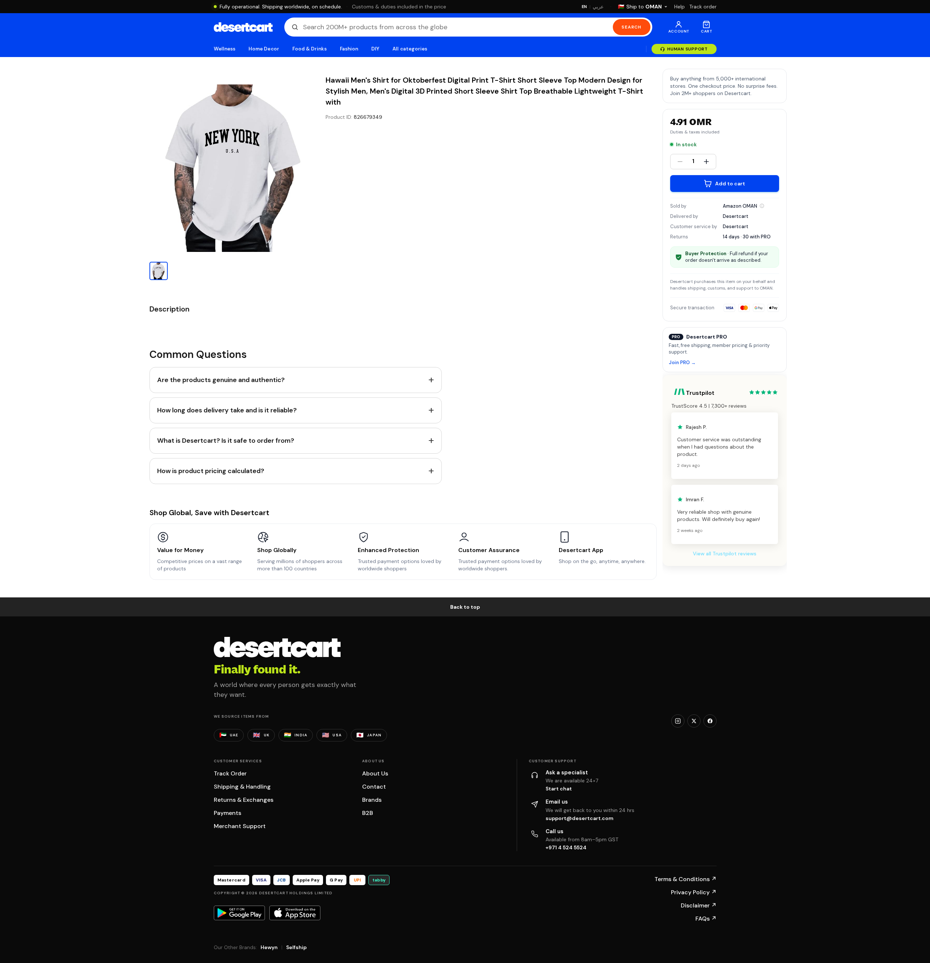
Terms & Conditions (685, 879)
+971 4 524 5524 (566, 847)
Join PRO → (682, 363)
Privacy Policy (694, 892)
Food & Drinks (309, 49)
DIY (375, 49)
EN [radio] (584, 6)
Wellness (225, 49)
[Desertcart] (243, 27)
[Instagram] (677, 721)
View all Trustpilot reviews (724, 553)
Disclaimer (699, 905)
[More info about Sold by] (762, 206)
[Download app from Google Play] (239, 913)
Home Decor (263, 49)
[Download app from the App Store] (294, 913)
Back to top (465, 607)
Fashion (349, 49)
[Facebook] (710, 721)
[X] (694, 721)
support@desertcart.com (580, 818)
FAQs (706, 918)
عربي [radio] (598, 7)
